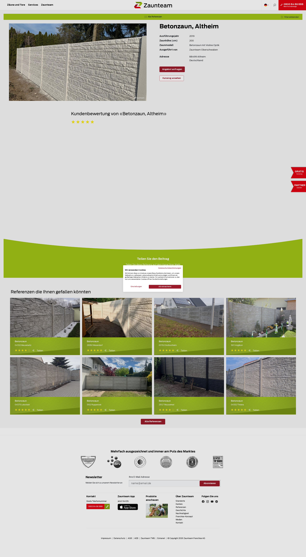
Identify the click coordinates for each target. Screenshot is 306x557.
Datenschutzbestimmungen (169, 268)
